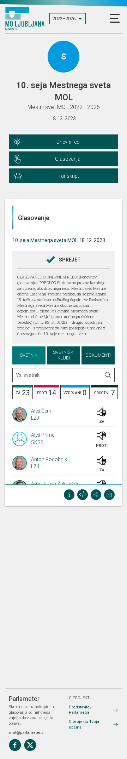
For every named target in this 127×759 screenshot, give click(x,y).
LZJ (35, 418)
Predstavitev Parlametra (80, 710)
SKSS (37, 442)
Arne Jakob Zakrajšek (55, 484)
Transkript (67, 176)
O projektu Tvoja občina (84, 724)
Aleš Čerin (42, 411)
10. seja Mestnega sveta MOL (45, 240)
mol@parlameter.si (26, 732)
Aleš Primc (43, 435)
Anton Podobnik (49, 459)
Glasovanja (67, 159)
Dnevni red (67, 142)
